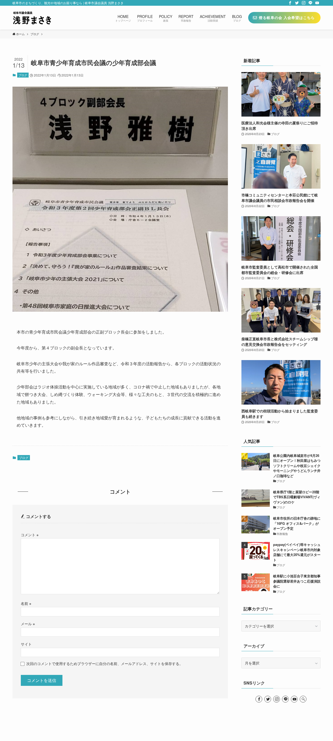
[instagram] (303, 3)
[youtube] (317, 3)
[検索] (303, 699)
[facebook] (290, 3)
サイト (26, 644)
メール (28, 623)
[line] (310, 3)
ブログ (22, 75)
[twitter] (296, 3)
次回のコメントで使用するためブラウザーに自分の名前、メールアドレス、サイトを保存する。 (104, 663)
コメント (30, 534)
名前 (26, 603)
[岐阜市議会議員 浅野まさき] (32, 17)
